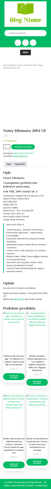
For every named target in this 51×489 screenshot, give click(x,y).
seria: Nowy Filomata (27, 65)
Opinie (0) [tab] (20, 164)
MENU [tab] (25, 52)
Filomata (23, 156)
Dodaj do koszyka (23, 147)
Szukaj (40, 33)
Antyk (15, 156)
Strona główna (9, 65)
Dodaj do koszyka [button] (14, 376)
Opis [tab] (9, 164)
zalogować (18, 299)
